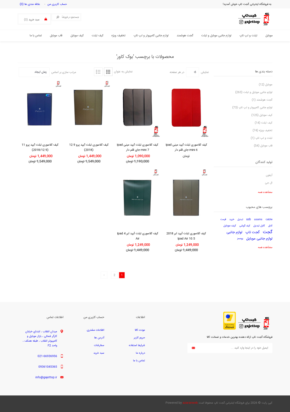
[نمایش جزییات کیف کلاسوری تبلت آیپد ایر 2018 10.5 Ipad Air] (186, 198)
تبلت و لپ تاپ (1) (261, 138)
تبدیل (240, 219)
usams (258, 219)
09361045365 (47, 366)
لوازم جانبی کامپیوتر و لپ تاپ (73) (252, 107)
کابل (270, 226)
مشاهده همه (265, 191)
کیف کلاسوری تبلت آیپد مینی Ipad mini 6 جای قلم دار (186, 147)
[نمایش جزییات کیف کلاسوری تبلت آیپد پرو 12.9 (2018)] (88, 109)
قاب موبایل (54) (263, 145)
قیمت (223, 219)
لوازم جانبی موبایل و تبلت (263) (253, 92)
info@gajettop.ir (46, 377)
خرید (231, 219)
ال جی (268, 183)
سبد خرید (98, 353)
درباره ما (140, 353)
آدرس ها (99, 337)
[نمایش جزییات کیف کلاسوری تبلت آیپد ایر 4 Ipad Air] (137, 198)
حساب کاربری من (57, 4)
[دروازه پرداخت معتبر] (229, 329)
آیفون (269, 175)
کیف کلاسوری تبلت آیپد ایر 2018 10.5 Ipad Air (186, 236)
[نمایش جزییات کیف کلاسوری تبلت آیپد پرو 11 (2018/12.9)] (40, 109)
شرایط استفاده (137, 345)
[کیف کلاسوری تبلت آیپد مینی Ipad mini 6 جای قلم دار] (186, 109)
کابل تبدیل (259, 226)
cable (269, 219)
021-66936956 (47, 356)
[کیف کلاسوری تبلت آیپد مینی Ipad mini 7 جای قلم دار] (137, 109)
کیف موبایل (229, 226)
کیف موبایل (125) (261, 115)
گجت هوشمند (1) (262, 100)
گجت (267, 232)
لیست (98, 71)
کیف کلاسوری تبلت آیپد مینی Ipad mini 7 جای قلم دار (137, 147)
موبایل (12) (265, 84)
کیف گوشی (244, 226)
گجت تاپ (252, 232)
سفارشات (99, 345)
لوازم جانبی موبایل (259, 239)
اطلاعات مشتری (95, 330)
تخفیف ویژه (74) (262, 130)
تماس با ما (139, 360)
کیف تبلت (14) (263, 123)
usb (248, 219)
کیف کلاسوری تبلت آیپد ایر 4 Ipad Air (137, 236)
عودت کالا (140, 330)
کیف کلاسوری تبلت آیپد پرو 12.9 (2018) (88, 147)
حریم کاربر (139, 337)
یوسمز (240, 239)
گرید (108, 71)
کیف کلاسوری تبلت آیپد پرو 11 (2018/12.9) (40, 147)
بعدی (104, 275)
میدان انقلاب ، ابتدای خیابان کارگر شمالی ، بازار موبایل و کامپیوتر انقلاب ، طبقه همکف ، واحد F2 (40, 338)
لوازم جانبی (234, 232)
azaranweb (190, 403)
